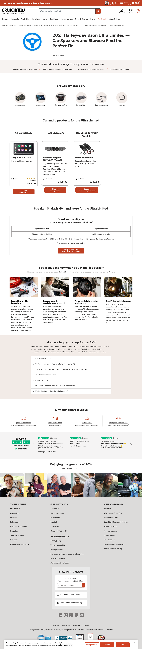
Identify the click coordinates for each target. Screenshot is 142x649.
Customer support (57, 513)
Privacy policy (55, 541)
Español (53, 522)
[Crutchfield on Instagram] (66, 615)
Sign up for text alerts (69, 595)
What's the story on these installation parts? (51, 391)
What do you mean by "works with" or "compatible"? (55, 364)
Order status (15, 509)
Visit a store (54, 527)
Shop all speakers (71, 250)
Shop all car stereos (24, 191)
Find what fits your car (9, 25)
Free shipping (26, 3)
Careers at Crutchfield (58, 531)
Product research (110, 527)
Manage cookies (56, 550)
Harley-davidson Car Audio (28, 25)
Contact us (54, 509)
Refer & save (14, 522)
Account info (15, 513)
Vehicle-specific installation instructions (57, 69)
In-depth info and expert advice (25, 69)
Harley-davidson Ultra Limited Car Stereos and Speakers (60, 25)
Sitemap (86, 625)
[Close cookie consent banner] (135, 643)
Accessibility (77, 625)
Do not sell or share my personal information (67, 554)
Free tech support (110, 531)
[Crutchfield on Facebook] (60, 615)
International (55, 518)
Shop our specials (17, 535)
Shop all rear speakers (55, 190)
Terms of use (66, 625)
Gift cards (14, 540)
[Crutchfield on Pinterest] (71, 615)
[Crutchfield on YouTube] (82, 615)
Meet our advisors (111, 518)
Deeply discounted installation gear (91, 69)
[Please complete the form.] (83, 585)
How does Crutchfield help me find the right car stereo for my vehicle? (61, 369)
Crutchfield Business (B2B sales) (116, 522)
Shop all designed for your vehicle (86, 190)
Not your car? (57, 56)
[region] (71, 485)
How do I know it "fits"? (43, 359)
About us (107, 509)
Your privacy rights (57, 545)
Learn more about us (70, 468)
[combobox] (70, 11)
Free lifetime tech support (119, 69)
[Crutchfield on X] (76, 615)
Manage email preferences (60, 563)
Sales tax (56, 625)
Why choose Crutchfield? (113, 513)
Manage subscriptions (19, 544)
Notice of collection (57, 559)
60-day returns (109, 535)
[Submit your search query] (98, 11)
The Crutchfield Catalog (113, 549)
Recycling (14, 531)
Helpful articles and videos (114, 544)
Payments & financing (18, 527)
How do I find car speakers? (45, 375)
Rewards (13, 518)
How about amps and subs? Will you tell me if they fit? (55, 386)
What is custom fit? (42, 380)
